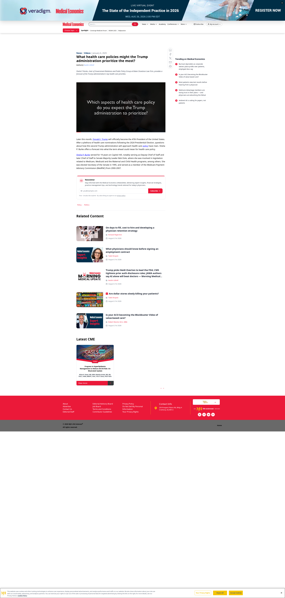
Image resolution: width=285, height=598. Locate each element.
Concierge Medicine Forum (98, 31)
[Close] (281, 592)
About (65, 404)
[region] (142, 593)
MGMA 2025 (112, 31)
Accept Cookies (235, 593)
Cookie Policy (22, 596)
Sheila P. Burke (83, 154)
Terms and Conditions (102, 409)
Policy (79, 205)
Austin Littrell (113, 280)
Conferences (172, 24)
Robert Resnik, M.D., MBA (117, 322)
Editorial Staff (68, 412)
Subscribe (154, 191)
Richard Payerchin (115, 235)
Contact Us (67, 409)
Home (219, 425)
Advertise (67, 406)
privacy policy (121, 196)
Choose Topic (69, 30)
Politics (86, 205)
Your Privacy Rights (130, 412)
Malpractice (122, 31)
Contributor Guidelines (102, 412)
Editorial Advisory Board (103, 404)
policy (145, 146)
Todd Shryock (113, 256)
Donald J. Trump (100, 139)
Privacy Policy (128, 404)
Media (152, 24)
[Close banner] (282, 2)
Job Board (97, 406)
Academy (162, 24)
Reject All (220, 593)
